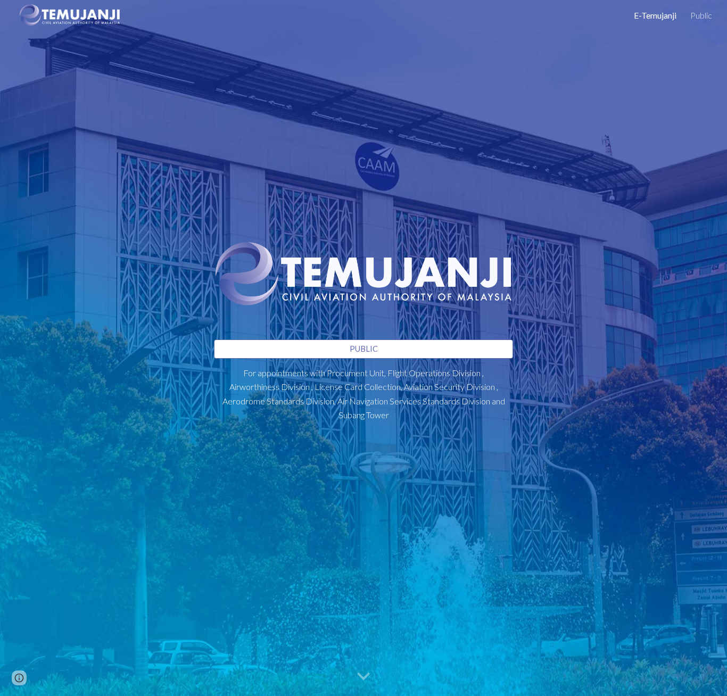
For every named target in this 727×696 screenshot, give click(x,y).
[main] (363, 399)
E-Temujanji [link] (655, 15)
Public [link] (701, 15)
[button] (363, 677)
